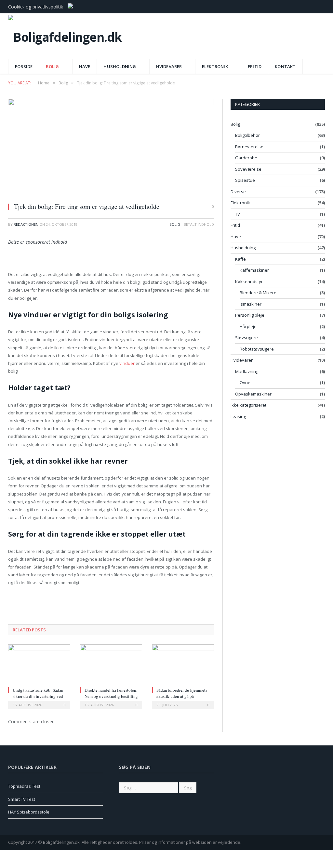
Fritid (254, 66)
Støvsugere (246, 337)
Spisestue (245, 180)
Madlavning (246, 371)
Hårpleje (248, 326)
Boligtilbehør (247, 135)
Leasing (238, 416)
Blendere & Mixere (258, 292)
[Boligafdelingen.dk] (65, 35)
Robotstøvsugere (257, 349)
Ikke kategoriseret (248, 405)
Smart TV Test (21, 799)
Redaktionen (26, 224)
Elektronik (215, 66)
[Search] (318, 64)
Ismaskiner (250, 304)
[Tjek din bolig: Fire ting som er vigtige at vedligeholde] (111, 148)
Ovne (245, 382)
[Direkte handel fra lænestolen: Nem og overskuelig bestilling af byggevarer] (111, 664)
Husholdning (119, 66)
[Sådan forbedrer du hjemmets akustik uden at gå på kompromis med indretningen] (183, 664)
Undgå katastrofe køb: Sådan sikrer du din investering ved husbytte (38, 696)
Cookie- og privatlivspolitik (35, 7)
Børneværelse (249, 147)
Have (84, 66)
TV (237, 214)
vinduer (127, 363)
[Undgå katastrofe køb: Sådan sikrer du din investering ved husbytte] (39, 664)
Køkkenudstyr (249, 281)
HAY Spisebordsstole (28, 812)
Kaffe (240, 259)
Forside (24, 66)
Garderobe (246, 158)
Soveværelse (248, 169)
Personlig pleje (249, 315)
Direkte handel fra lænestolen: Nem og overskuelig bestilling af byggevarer (111, 696)
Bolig (52, 66)
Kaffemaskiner (254, 270)
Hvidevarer (169, 66)
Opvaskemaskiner (253, 394)
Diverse (238, 191)
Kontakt (285, 66)
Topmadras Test (24, 786)
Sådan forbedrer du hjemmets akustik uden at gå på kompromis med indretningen (182, 696)
